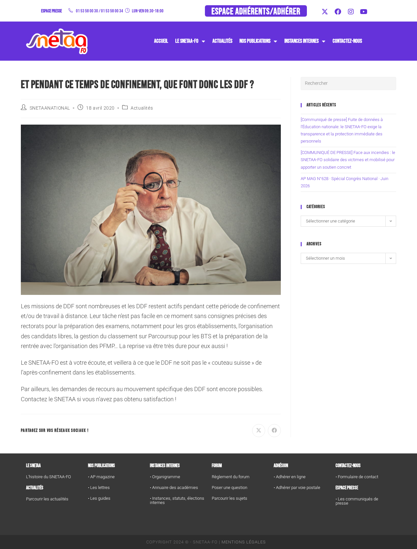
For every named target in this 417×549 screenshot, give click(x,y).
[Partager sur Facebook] (274, 430)
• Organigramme (165, 476)
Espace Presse (347, 488)
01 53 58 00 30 (87, 11)
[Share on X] (258, 430)
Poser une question (229, 487)
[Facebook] (337, 11)
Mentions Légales (244, 542)
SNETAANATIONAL (50, 108)
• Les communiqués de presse (357, 501)
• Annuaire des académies (174, 487)
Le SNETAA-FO (186, 41)
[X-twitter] (324, 11)
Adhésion (281, 466)
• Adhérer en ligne (290, 476)
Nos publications (254, 41)
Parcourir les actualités (47, 498)
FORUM (217, 466)
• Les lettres (99, 487)
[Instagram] (350, 11)
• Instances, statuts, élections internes (177, 500)
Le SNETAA (33, 466)
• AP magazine (101, 476)
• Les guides (99, 498)
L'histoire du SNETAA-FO (48, 476)
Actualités (222, 41)
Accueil (161, 41)
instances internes (301, 41)
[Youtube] (363, 11)
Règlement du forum (231, 476)
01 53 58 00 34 (112, 11)
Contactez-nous (347, 41)
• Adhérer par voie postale (297, 487)
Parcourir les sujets (229, 498)
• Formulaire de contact (357, 476)
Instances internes (165, 466)
